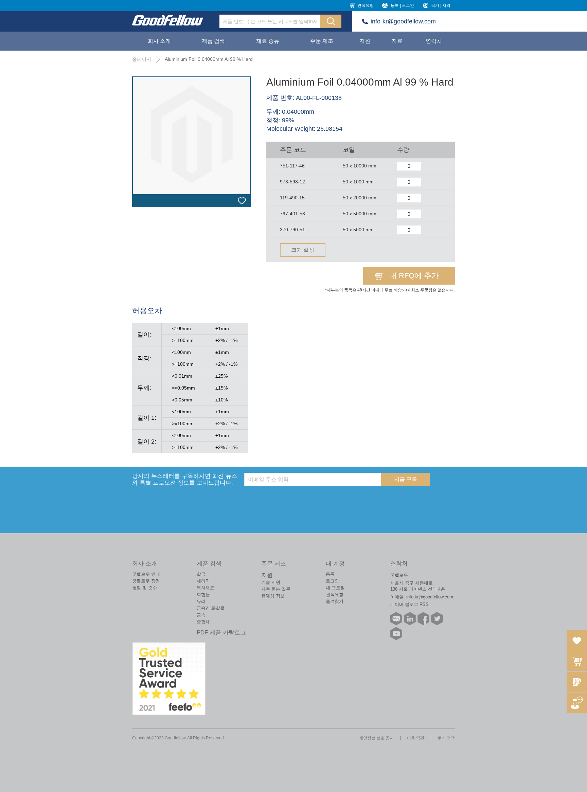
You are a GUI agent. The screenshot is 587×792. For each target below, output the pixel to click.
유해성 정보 (273, 595)
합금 (201, 574)
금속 (201, 614)
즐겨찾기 (334, 601)
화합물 (203, 594)
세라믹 (203, 580)
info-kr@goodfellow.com (403, 21)
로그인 (332, 580)
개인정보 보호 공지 (376, 738)
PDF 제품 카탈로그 (221, 632)
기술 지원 (270, 582)
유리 (201, 601)
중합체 (203, 621)
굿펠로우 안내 (146, 574)
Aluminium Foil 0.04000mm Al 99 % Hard (209, 59)
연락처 (434, 41)
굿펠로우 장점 (146, 580)
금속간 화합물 (211, 608)
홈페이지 (141, 59)
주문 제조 (321, 41)
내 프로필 (335, 587)
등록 (330, 574)
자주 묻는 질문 (275, 589)
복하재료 (205, 587)
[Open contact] (577, 702)
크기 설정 (302, 250)
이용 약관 (415, 738)
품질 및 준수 (144, 587)
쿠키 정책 (446, 738)
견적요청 (365, 5)
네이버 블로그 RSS (409, 604)
